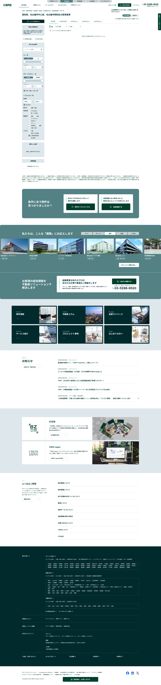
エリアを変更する (35, 21)
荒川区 (83, 580)
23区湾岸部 (95, 580)
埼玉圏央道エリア (79, 585)
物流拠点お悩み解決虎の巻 (68, 643)
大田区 (71, 580)
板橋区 (60, 580)
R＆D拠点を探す (50, 611)
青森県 (60, 564)
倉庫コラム (59, 618)
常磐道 (81, 587)
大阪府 (88, 565)
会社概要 (71, 656)
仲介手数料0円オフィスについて (69, 496)
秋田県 (71, 564)
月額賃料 (38, 77)
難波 (99, 606)
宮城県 (55, 564)
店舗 (121, 233)
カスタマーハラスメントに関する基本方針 (31, 674)
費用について (62, 503)
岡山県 (134, 565)
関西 (49, 593)
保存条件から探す (72, 559)
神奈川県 (94, 564)
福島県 (83, 564)
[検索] (41, 49)
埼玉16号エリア (68, 585)
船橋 (125, 587)
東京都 (88, 564)
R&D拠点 (92, 1)
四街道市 (95, 587)
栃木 (58, 591)
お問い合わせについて (65, 523)
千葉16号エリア (104, 587)
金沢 (58, 606)
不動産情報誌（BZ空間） (52, 649)
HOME (23, 10)
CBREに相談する (125, 281)
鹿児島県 (122, 567)
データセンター (105, 1)
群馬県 (122, 564)
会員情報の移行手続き (65, 516)
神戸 (108, 606)
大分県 (110, 567)
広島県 (128, 565)
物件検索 (23, 5)
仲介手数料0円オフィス (85, 559)
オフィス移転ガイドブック (53, 636)
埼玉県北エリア (95, 585)
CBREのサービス (75, 5)
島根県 (55, 567)
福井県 (77, 565)
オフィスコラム (50, 618)
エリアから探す (50, 559)
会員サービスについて (65, 510)
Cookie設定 (77, 674)
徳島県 (71, 567)
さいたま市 (55, 585)
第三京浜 (107, 591)
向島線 (72, 591)
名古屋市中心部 (46, 10)
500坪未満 (63, 21)
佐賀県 (94, 567)
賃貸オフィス (53, 1)
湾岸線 (96, 591)
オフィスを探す (50, 556)
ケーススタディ (49, 5)
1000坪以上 (86, 21)
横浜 (80, 606)
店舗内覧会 (67, 626)
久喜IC (102, 585)
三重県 (116, 565)
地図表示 (135, 15)
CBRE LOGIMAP (81, 643)
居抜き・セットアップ (109, 559)
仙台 (53, 606)
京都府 (99, 565)
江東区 (66, 580)
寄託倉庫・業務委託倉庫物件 (94, 576)
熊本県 (105, 567)
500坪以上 (74, 21)
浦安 (49, 588)
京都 (66, 593)
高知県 (83, 567)
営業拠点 (119, 656)
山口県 (60, 567)
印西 (63, 587)
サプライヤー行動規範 (97, 672)
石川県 (66, 565)
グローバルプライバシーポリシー (29, 672)
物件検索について (64, 483)
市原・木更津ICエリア (116, 587)
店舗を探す (49, 598)
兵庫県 (94, 565)
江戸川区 (54, 580)
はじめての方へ (62, 5)
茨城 (53, 591)
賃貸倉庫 (66, 1)
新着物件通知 (28, 39)
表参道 (67, 606)
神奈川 (49, 582)
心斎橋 (94, 606)
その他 (133, 233)
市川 (59, 587)
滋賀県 (105, 565)
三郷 (87, 585)
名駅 (85, 606)
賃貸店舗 (79, 1)
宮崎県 (116, 567)
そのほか (61, 536)
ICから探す (59, 576)
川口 (61, 585)
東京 (49, 580)
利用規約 (56, 672)
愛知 (58, 593)
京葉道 (78, 591)
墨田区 (77, 580)
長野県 (55, 565)
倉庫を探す (49, 573)
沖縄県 (128, 567)
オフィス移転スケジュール (69, 636)
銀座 (62, 606)
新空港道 (89, 591)
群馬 (62, 591)
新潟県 (83, 565)
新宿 (72, 606)
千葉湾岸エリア (74, 587)
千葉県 (106, 564)
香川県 (66, 567)
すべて (53, 21)
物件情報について (64, 490)
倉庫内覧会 (59, 626)
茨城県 (111, 564)
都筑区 (66, 582)
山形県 (77, 564)
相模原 (55, 582)
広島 (71, 593)
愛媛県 (77, 567)
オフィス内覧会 (50, 626)
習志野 (130, 587)
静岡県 (134, 564)
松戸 (53, 588)
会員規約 (95, 656)
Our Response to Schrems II (45, 672)
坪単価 (28, 77)
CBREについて (63, 530)
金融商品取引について (48, 674)
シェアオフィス (97, 559)
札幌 (49, 606)
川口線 (67, 591)
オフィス (98, 233)
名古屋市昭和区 (55, 10)
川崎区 (60, 582)
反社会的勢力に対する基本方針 (67, 672)
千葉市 (54, 587)
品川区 (88, 580)
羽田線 (101, 591)
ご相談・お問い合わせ (28, 656)
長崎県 (99, 567)
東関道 (83, 591)
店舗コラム (67, 618)
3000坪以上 (98, 21)
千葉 (49, 587)
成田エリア (88, 587)
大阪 (53, 593)
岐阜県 (49, 565)
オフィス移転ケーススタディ (85, 636)
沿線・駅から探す (60, 559)
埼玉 (49, 585)
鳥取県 (49, 567)
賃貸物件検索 (29, 10)
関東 (49, 591)
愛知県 (40, 10)
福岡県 (88, 567)
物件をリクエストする (82, 207)
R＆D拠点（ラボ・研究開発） (125, 559)
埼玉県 (100, 564)
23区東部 (102, 580)
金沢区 (71, 582)
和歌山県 (122, 565)
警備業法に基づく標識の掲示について (63, 674)
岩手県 (66, 564)
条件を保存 (40, 39)
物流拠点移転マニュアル (52, 643)
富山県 (71, 565)
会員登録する (117, 207)
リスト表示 (126, 15)
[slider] (24, 62)
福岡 (75, 593)
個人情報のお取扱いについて (83, 672)
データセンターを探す (65, 611)
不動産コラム (37, 5)
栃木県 (117, 564)
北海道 (49, 564)
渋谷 (76, 606)
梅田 (89, 606)
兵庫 (62, 593)
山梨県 (60, 565)
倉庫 (110, 233)
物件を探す (25, 556)
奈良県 (110, 565)
